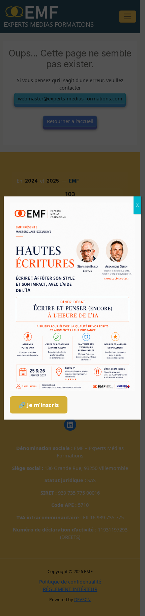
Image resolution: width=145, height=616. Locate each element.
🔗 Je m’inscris (39, 405)
